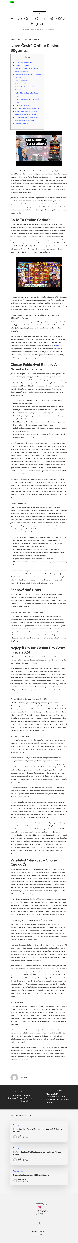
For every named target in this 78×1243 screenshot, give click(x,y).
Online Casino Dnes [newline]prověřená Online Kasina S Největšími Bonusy (27, 68)
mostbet (59, 345)
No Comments (49, 29)
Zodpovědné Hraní (21, 84)
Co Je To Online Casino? (23, 62)
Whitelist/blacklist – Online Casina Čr (28, 108)
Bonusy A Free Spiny (22, 105)
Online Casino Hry (21, 81)
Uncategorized (39, 13)
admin (27, 29)
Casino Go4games (21, 124)
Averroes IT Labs (39, 1235)
